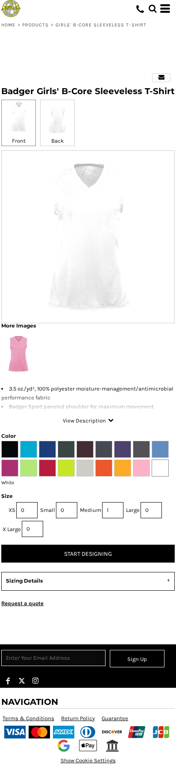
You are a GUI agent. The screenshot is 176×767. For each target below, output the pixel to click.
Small (47, 510)
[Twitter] (22, 681)
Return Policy (78, 718)
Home (8, 25)
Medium (90, 510)
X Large (12, 529)
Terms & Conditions (28, 718)
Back (57, 141)
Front (19, 141)
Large (133, 510)
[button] (152, 8)
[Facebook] (8, 681)
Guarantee (115, 718)
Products (35, 25)
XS (12, 510)
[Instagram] (35, 681)
